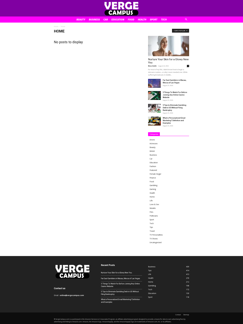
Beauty (80, 19)
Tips (151, 227)
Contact (178, 315)
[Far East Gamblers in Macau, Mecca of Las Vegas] (154, 83)
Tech (164, 19)
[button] (186, 20)
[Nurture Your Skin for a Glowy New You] (168, 46)
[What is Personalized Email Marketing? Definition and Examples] (154, 121)
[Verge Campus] (121, 8)
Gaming (153, 189)
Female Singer (155, 174)
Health (142, 19)
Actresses (154, 143)
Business (94, 19)
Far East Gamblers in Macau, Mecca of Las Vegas (120, 278)
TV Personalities (156, 235)
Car (105, 19)
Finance (153, 178)
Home (56, 26)
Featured (153, 170)
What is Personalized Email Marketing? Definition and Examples (174, 120)
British (152, 151)
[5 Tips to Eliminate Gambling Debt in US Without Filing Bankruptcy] (154, 108)
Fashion (153, 166)
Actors (152, 139)
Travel (152, 231)
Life (151, 200)
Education (117, 19)
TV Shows (154, 238)
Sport (153, 19)
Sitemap (186, 315)
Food (131, 19)
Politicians (154, 216)
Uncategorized (155, 242)
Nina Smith (152, 66)
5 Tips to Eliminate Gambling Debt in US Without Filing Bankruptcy (174, 107)
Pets (151, 212)
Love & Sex (154, 204)
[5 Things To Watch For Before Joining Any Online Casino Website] (154, 95)
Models (153, 208)
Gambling (153, 185)
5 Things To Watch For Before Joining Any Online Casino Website (175, 94)
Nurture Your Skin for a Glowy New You (116, 273)
